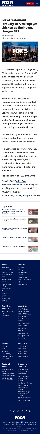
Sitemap (4, 301)
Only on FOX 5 (24, 343)
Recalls (4, 349)
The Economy (6, 354)
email (29, 411)
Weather (22, 264)
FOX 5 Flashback (23, 351)
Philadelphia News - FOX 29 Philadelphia (8, 375)
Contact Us (22, 328)
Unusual (4, 291)
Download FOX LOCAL (23, 320)
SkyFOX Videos (23, 354)
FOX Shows (22, 316)
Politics (4, 282)
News (13, 35)
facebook (10, 411)
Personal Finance (7, 356)
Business (5, 351)
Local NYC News (7, 272)
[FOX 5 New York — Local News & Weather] (8, 3)
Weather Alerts (23, 272)
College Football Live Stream (23, 373)
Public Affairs (22, 326)
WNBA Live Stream (24, 398)
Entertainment (6, 288)
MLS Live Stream (24, 400)
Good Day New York (6, 307)
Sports (4, 296)
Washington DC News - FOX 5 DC (7, 379)
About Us (22, 306)
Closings (21, 270)
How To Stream (23, 309)
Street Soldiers (23, 346)
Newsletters (6, 298)
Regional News (6, 365)
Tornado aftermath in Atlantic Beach (14, 237)
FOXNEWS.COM (27, 175)
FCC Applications (23, 336)
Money (5, 343)
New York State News (7, 276)
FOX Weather (22, 284)
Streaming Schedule (8, 270)
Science (4, 293)
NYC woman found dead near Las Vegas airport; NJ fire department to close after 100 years (13, 211)
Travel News (22, 277)
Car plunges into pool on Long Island (13, 246)
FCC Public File (23, 333)
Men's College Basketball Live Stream (23, 387)
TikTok (18, 411)
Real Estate (5, 359)
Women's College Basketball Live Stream (24, 393)
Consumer (5, 346)
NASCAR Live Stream (22, 379)
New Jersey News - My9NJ (8, 370)
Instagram (14, 411)
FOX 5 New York (6, 35)
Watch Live (30, 3)
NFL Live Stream (23, 369)
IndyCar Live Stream (25, 383)
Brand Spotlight (23, 356)
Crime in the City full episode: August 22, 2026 (14, 220)
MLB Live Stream (24, 376)
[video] (33, 212)
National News (6, 279)
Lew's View (22, 349)
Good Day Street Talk (7, 312)
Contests (21, 331)
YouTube (22, 411)
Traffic (20, 275)
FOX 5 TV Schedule (24, 314)
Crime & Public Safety (6, 285)
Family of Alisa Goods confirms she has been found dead (14, 229)
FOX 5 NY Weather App (24, 281)
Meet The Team (23, 311)
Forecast (21, 267)
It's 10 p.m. (22, 338)
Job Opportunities (24, 323)
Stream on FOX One (23, 365)
